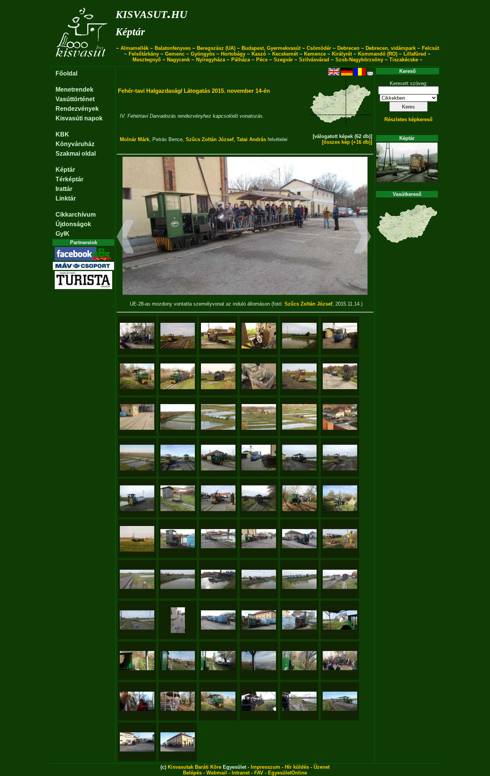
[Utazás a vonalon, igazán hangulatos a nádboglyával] (218, 701)
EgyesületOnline (287, 773)
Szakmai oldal (76, 153)
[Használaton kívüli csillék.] (340, 376)
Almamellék (135, 48)
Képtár (130, 32)
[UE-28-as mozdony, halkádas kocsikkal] (259, 620)
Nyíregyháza (210, 59)
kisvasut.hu (151, 12)
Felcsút (430, 48)
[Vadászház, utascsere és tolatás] (340, 660)
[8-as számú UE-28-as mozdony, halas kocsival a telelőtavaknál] (177, 538)
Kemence (315, 54)
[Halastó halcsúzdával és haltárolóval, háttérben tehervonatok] (177, 579)
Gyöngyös (203, 54)
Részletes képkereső (408, 119)
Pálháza (240, 59)
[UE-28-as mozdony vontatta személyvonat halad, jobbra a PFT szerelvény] (340, 538)
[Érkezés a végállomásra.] (340, 417)
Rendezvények (77, 108)
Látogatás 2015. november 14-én (227, 90)
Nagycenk (178, 59)
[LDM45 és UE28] (177, 336)
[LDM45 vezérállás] (259, 336)
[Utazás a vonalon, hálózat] (299, 701)
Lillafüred (414, 54)
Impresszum (265, 767)
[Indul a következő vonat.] (218, 376)
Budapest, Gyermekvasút (271, 48)
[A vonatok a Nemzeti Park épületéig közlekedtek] (137, 336)
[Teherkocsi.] (177, 498)
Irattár (64, 189)
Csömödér (319, 48)
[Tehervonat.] (259, 457)
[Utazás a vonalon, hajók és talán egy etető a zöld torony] (218, 660)
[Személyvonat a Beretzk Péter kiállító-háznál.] (299, 498)
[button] (125, 238)
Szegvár (283, 59)
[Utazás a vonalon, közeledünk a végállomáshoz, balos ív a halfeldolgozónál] (137, 741)
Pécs (262, 59)
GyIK (63, 233)
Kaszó (259, 54)
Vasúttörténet (75, 99)
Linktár (66, 198)
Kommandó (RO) (377, 54)
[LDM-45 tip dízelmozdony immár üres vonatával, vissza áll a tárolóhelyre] (137, 620)
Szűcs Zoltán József (210, 139)
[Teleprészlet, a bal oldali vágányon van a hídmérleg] (178, 620)
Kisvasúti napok (79, 118)
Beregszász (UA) (216, 48)
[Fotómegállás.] (259, 498)
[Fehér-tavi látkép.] (137, 457)
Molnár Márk (134, 139)
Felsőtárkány (144, 54)
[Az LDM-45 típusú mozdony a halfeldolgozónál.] (218, 498)
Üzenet (322, 767)
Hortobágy (233, 54)
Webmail (216, 773)
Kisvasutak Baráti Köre (194, 767)
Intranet (241, 773)
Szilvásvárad (314, 59)
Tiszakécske (403, 59)
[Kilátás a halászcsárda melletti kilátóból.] (177, 417)
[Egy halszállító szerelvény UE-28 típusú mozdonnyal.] (218, 417)
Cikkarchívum (76, 214)
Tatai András (251, 139)
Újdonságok (73, 224)
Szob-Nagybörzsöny (359, 59)
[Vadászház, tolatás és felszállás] (177, 701)
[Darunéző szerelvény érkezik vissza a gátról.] (259, 417)
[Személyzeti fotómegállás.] (340, 498)
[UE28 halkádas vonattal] (299, 336)
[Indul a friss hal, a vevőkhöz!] (259, 579)
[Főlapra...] (82, 62)
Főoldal (66, 73)
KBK (62, 134)
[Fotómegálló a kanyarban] (177, 376)
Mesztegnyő (146, 59)
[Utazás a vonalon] (340, 620)
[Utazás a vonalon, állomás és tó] (177, 660)
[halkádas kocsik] (340, 336)
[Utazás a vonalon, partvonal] (259, 701)
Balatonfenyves (173, 48)
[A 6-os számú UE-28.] (218, 457)
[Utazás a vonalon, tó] (259, 660)
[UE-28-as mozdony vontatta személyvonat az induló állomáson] (259, 538)
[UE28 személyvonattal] (137, 376)
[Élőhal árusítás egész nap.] (259, 376)
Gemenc (175, 54)
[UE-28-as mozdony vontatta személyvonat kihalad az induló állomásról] (299, 538)
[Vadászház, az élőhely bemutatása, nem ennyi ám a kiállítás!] (137, 701)
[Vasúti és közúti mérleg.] (137, 417)
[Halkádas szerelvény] (218, 620)
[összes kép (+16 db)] (347, 142)
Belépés (192, 773)
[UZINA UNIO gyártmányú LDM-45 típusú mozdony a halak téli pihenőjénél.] (340, 457)
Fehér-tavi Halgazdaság (149, 90)
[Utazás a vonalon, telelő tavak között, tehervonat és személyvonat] (340, 701)
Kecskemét (285, 54)
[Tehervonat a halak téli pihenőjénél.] (137, 498)
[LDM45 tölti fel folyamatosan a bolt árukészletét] (218, 336)
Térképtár (69, 179)
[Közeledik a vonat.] (299, 417)
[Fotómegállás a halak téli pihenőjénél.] (177, 457)
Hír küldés (297, 767)
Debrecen (348, 48)
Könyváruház (75, 144)
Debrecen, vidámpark (391, 48)
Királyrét (342, 54)
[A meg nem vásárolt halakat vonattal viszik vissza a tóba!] (299, 376)
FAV (258, 773)
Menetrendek (74, 89)
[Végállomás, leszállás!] (177, 741)
